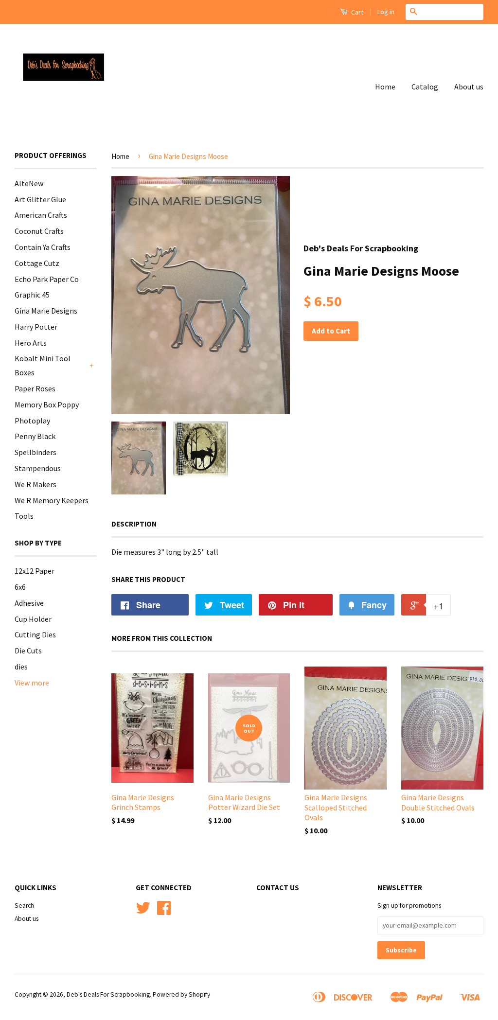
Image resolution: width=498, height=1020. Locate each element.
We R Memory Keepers (52, 500)
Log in (385, 11)
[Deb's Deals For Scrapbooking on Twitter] (143, 911)
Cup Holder (33, 619)
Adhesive (29, 603)
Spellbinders (35, 452)
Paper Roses (35, 388)
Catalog (424, 86)
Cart (356, 12)
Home (385, 86)
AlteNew (29, 183)
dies (21, 666)
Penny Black (35, 436)
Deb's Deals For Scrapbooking (108, 994)
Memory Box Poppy (47, 404)
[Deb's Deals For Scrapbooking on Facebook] (164, 911)
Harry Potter (36, 327)
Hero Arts (31, 343)
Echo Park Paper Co (47, 279)
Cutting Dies (35, 634)
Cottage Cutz (37, 263)
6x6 (20, 587)
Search (24, 905)
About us (468, 86)
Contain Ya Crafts (43, 247)
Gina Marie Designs (46, 311)
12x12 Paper (34, 571)
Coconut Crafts (39, 231)
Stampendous (38, 468)
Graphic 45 (32, 294)
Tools (24, 516)
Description (134, 523)
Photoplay (32, 420)
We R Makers (35, 484)
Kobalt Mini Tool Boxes (43, 365)
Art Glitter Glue (40, 199)
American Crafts (41, 215)
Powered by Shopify (181, 994)
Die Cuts (28, 650)
